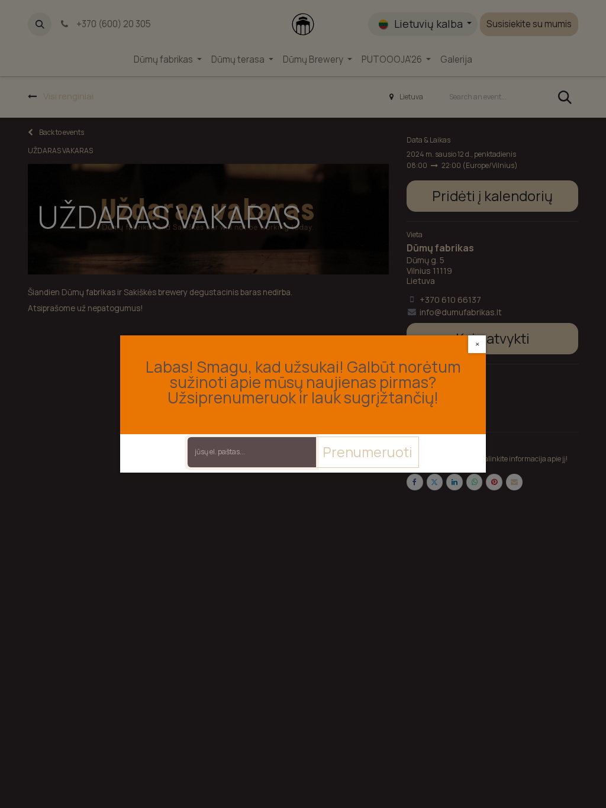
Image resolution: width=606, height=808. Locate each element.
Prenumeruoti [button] (367, 451)
